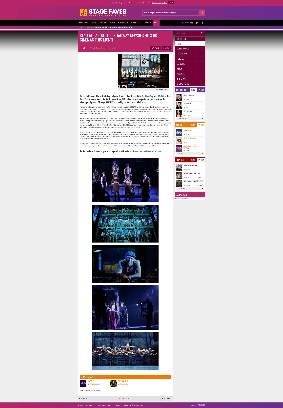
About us (127, 405)
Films (98, 390)
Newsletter (185, 23)
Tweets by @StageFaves (182, 198)
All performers (181, 119)
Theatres (103, 22)
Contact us (138, 405)
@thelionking (124, 384)
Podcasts (181, 73)
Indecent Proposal (190, 138)
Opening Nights (183, 83)
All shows (180, 154)
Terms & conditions (104, 405)
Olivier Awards (183, 48)
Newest (193, 90)
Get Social (181, 63)
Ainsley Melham (189, 95)
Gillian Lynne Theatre (190, 165)
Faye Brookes (188, 111)
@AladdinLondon (95, 384)
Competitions (136, 22)
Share (167, 48)
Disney (93, 390)
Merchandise (123, 22)
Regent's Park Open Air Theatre (194, 181)
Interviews (181, 78)
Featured (201, 90)
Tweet (157, 48)
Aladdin (161, 96)
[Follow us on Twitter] (197, 23)
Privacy (117, 405)
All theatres (181, 189)
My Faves (148, 22)
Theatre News (100, 48)
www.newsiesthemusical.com (147, 151)
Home (179, 43)
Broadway (87, 390)
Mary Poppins (188, 130)
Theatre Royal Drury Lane (192, 173)
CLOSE (171, 3)
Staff (114, 48)
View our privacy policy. (159, 3)
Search (201, 33)
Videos (179, 68)
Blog (156, 22)
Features (180, 58)
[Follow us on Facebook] (202, 23)
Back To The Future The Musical (191, 147)
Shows (94, 22)
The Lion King (147, 96)
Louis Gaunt (187, 103)
